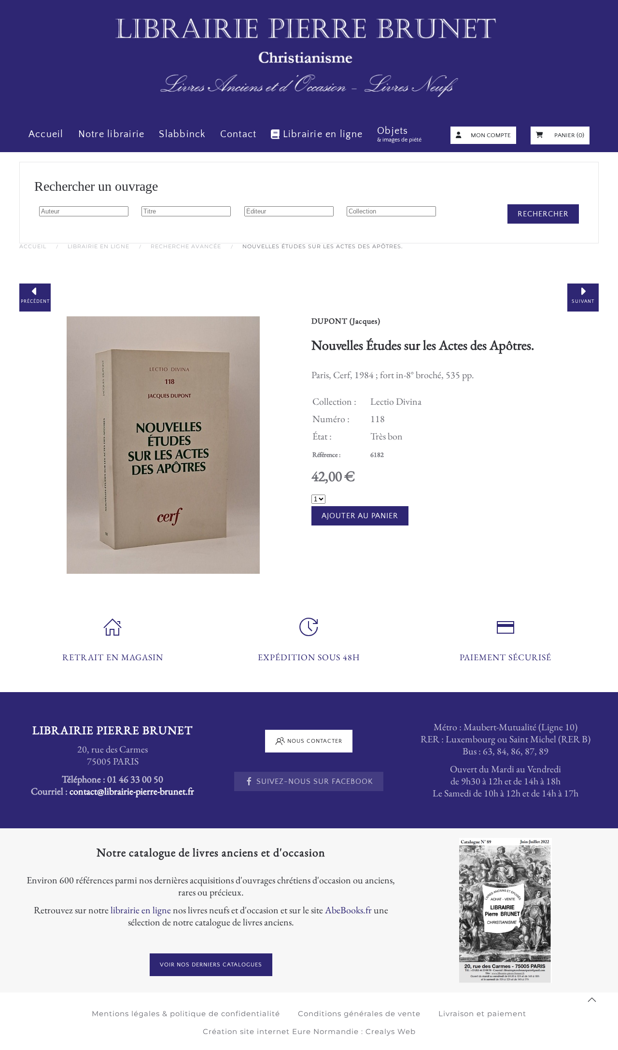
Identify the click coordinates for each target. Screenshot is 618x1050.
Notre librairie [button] (111, 134)
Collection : (334, 401)
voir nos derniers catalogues (211, 965)
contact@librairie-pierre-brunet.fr (132, 791)
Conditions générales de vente (359, 1013)
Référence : (326, 454)
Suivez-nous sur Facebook (314, 781)
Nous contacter (314, 741)
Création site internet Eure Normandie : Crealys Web (309, 1031)
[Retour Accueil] (309, 58)
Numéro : (331, 418)
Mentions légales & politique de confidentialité (186, 1013)
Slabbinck (182, 134)
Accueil (46, 134)
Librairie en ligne (323, 134)
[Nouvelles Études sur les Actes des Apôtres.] (163, 443)
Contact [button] (238, 134)
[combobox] (83, 211)
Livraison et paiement (482, 1013)
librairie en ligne (141, 910)
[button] (592, 1000)
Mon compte (491, 135)
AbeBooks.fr (348, 910)
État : (322, 436)
